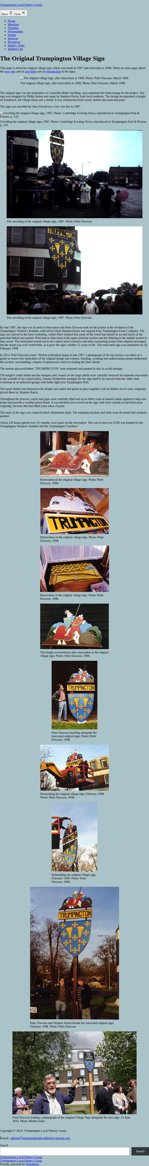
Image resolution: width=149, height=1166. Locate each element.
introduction (53, 71)
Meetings (13, 24)
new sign (10, 71)
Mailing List (15, 49)
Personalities (15, 31)
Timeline (13, 28)
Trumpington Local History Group (21, 4)
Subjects (13, 38)
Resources (14, 42)
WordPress (32, 1164)
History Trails (16, 45)
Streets (12, 35)
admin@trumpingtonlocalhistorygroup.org (40, 1138)
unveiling (30, 71)
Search (4, 1145)
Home (11, 21)
